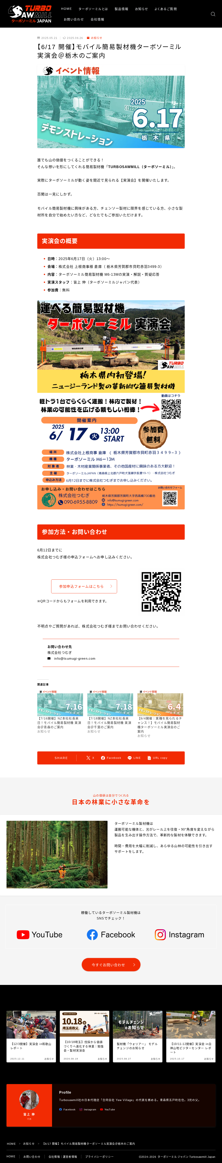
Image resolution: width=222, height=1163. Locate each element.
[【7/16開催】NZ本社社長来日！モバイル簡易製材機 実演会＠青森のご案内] (60, 703)
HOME (66, 8)
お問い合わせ (74, 19)
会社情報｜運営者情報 (63, 1156)
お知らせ (141, 9)
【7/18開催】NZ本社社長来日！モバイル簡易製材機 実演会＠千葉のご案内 (109, 723)
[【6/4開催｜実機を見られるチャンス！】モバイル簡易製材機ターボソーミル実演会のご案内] (160, 703)
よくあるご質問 (166, 9)
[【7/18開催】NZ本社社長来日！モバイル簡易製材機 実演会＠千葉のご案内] (110, 703)
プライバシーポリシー (99, 1156)
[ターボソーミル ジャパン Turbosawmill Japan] (30, 14)
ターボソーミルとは (93, 9)
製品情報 (122, 9)
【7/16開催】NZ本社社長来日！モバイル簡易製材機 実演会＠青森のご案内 (59, 723)
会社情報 (97, 19)
